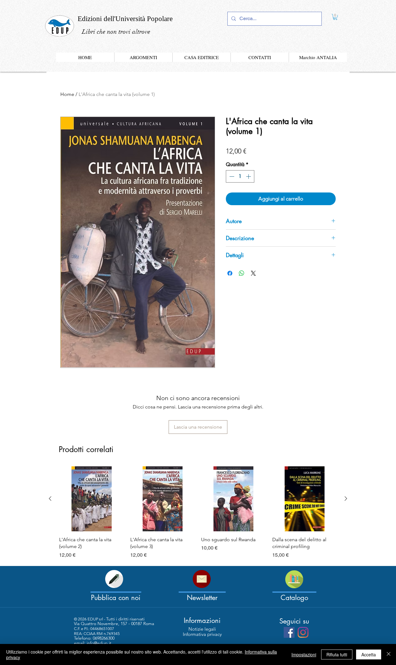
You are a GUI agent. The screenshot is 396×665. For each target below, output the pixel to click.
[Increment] (249, 176)
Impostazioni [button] (303, 654)
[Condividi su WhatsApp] (241, 273)
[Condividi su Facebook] (230, 273)
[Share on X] (253, 273)
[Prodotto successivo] (346, 498)
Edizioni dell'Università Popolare (125, 19)
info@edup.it (99, 643)
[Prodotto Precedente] (50, 498)
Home (67, 94)
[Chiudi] (388, 654)
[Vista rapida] (91, 498)
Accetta (368, 654)
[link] (335, 17)
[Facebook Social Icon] (289, 632)
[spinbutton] (240, 176)
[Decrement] (231, 176)
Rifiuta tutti (336, 654)
